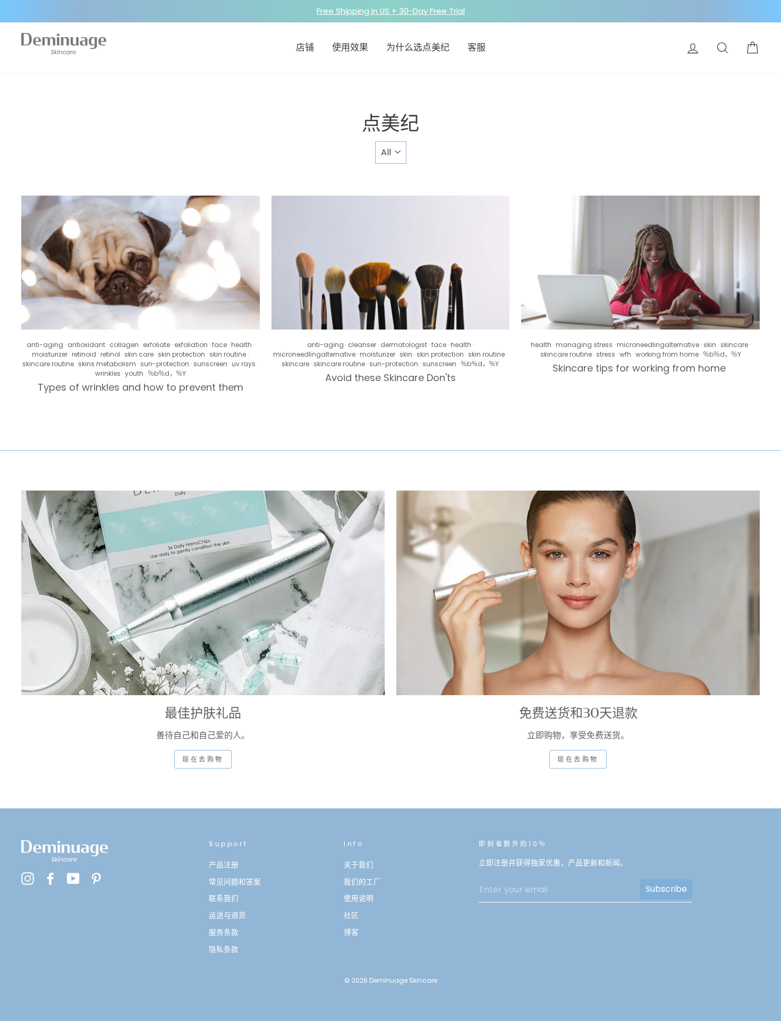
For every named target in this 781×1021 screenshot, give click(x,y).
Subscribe (666, 889)
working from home (667, 354)
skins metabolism (107, 363)
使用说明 (358, 898)
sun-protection (164, 363)
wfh (625, 354)
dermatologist (403, 344)
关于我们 (358, 865)
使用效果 (350, 47)
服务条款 (224, 932)
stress (605, 354)
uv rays (244, 363)
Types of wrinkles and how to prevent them (140, 387)
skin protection (181, 354)
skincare (295, 363)
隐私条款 (224, 949)
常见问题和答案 (235, 882)
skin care (139, 354)
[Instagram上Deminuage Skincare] (27, 878)
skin (406, 354)
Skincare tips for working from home (640, 368)
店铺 (305, 47)
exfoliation (191, 344)
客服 (477, 47)
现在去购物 (203, 759)
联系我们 (224, 898)
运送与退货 (227, 915)
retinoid (84, 354)
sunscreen (210, 363)
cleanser (362, 344)
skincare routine (48, 363)
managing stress (584, 344)
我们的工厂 (362, 882)
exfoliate (156, 344)
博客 (351, 932)
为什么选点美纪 (417, 47)
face (219, 344)
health (241, 344)
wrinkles (108, 373)
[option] (390, 11)
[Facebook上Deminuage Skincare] (50, 878)
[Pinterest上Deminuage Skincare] (96, 878)
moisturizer (49, 354)
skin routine (227, 354)
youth (134, 373)
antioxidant (86, 344)
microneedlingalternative (314, 354)
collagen (124, 344)
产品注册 (224, 865)
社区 (351, 915)
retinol (110, 354)
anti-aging (45, 344)
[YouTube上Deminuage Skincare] (73, 878)
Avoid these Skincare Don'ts (390, 377)
